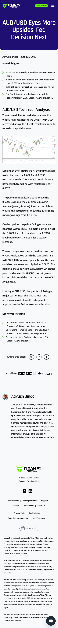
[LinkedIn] (30, 491)
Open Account (42, 6)
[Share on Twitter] (31, 357)
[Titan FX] (11, 5)
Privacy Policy (19, 513)
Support (44, 501)
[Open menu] (53, 5)
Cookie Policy (34, 513)
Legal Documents (39, 518)
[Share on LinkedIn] (38, 357)
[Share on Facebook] (46, 357)
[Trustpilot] (34, 373)
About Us (41, 506)
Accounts (15, 506)
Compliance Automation (18, 518)
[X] (24, 491)
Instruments (13, 501)
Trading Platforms (29, 501)
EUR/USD (10, 86)
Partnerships (28, 506)
